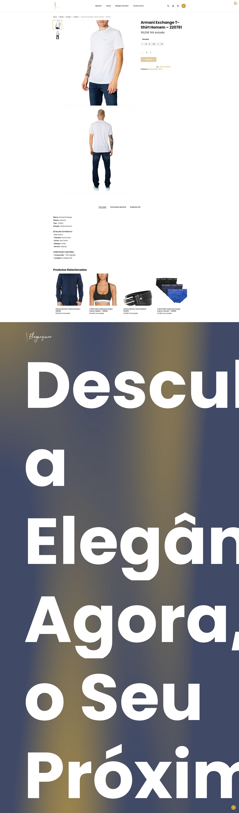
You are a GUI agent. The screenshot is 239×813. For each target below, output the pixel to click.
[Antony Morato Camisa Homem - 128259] (69, 290)
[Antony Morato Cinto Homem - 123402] (137, 290)
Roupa (68, 17)
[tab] (102, 207)
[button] (183, 6)
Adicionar (148, 59)
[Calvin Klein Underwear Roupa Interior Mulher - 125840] (103, 290)
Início (55, 17)
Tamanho (145, 39)
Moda (62, 17)
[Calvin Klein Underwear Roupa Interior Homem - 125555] (171, 290)
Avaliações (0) (135, 207)
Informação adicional (118, 207)
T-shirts (75, 17)
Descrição (102, 207)
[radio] (142, 44)
